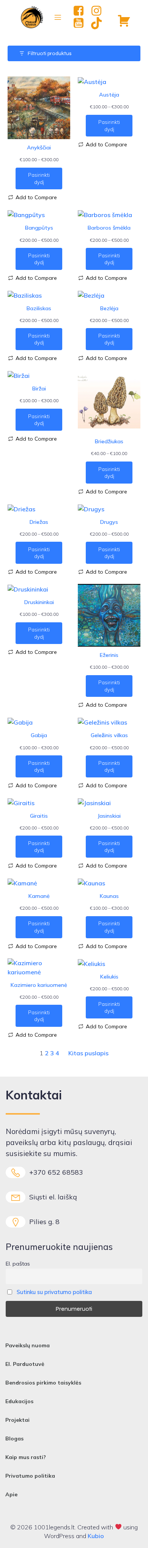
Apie (11, 1494)
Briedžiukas (109, 441)
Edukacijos (19, 1401)
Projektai (17, 1419)
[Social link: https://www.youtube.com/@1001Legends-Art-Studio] (81, 23)
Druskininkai (39, 602)
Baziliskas (39, 308)
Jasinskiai (109, 815)
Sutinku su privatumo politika (54, 1292)
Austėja (109, 94)
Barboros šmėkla (109, 227)
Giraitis (39, 815)
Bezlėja (109, 308)
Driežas (39, 522)
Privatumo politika (30, 1475)
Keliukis (109, 976)
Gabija (39, 735)
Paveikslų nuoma (27, 1345)
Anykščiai (39, 147)
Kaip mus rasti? (25, 1457)
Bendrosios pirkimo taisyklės (43, 1382)
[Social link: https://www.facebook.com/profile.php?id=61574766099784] (81, 11)
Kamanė (39, 896)
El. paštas (18, 1263)
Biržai (39, 388)
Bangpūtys (39, 227)
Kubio (96, 1536)
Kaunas (109, 896)
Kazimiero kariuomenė (39, 985)
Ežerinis (109, 655)
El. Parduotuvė (24, 1364)
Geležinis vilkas (109, 735)
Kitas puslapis (88, 1053)
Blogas (14, 1438)
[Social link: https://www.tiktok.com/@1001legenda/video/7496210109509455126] (99, 23)
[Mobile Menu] (58, 17)
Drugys (109, 522)
